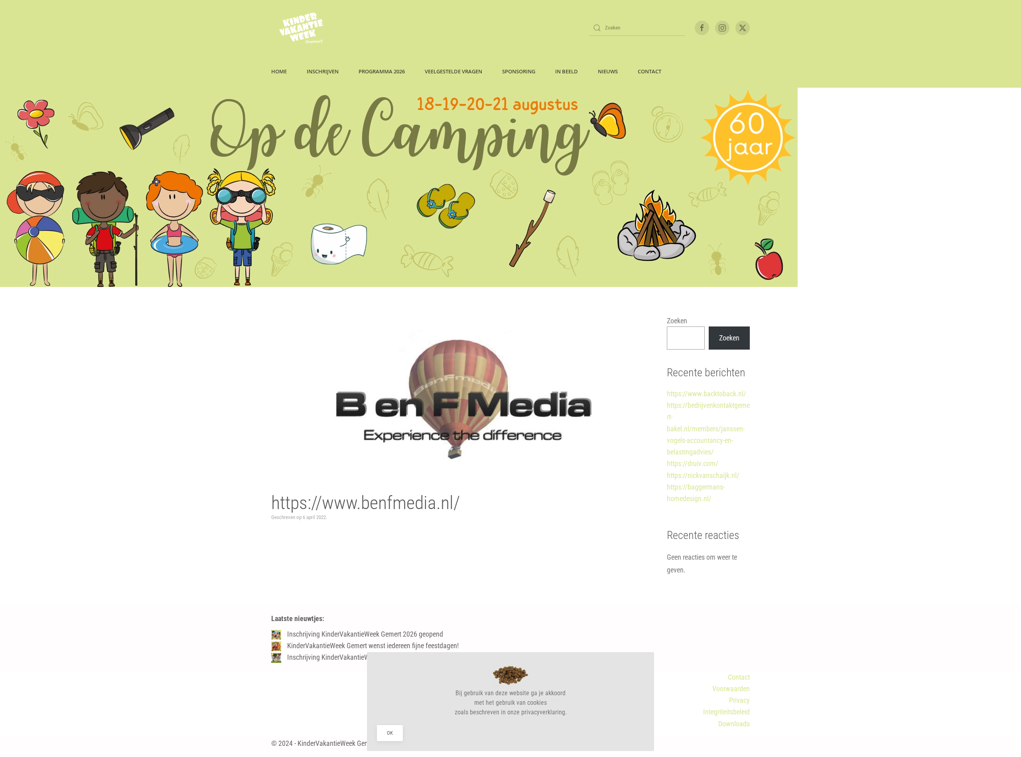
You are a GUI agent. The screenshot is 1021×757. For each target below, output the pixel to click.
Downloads (734, 724)
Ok (390, 733)
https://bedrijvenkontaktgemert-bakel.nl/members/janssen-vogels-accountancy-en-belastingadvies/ (708, 428)
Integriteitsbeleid (726, 712)
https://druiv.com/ (692, 463)
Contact (739, 677)
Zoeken (677, 321)
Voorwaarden (731, 688)
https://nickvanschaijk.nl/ (703, 475)
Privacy (739, 700)
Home (279, 71)
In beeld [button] (566, 71)
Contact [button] (649, 71)
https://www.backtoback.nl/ (706, 393)
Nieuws (608, 71)
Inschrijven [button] (323, 71)
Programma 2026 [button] (382, 71)
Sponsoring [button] (518, 71)
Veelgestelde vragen (453, 71)
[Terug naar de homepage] (301, 28)
